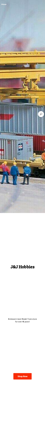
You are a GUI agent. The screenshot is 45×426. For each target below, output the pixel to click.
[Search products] (41, 114)
